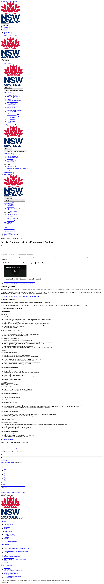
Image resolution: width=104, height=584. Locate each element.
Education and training (12, 98)
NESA (22, 517)
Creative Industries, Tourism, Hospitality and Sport (16, 551)
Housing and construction (13, 106)
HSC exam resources (7, 439)
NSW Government (6, 565)
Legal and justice (11, 107)
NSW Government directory (10, 541)
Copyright (6, 537)
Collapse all (9, 382)
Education (6, 554)
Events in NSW (10, 207)
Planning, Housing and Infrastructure (12, 556)
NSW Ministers (7, 569)
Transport (6, 560)
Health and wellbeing (12, 104)
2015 (5, 480)
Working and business (10, 153)
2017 (5, 477)
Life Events (9, 108)
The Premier (7, 568)
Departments (5, 544)
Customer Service (8, 552)
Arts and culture (10, 205)
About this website (6, 531)
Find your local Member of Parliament (13, 570)
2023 (5, 469)
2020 (5, 473)
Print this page (4, 460)
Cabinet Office (7, 547)
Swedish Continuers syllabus (9, 449)
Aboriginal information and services (15, 93)
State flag (6, 528)
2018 (5, 475)
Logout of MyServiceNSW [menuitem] (10, 35)
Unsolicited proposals (9, 577)
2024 (5, 467)
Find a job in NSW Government (11, 573)
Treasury (6, 562)
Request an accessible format (7, 462)
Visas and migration (11, 111)
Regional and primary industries (14, 110)
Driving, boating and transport (14, 96)
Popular (3, 521)
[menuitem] (8, 32)
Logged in (5, 29)
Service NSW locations (9, 525)
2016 (5, 478)
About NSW (10, 204)
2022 (5, 470)
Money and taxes (11, 161)
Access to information (9, 534)
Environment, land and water (14, 100)
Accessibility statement (9, 535)
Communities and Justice (10, 549)
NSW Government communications (12, 576)
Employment (10, 159)
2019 (5, 474)
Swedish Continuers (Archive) (8, 465)
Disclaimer (6, 538)
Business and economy (12, 156)
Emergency (9, 99)
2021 (5, 471)
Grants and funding (11, 103)
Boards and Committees (9, 572)
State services (7, 527)
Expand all (3, 382)
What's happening (9, 203)
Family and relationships (12, 102)
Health (5, 555)
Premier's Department (9, 558)
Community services (12, 95)
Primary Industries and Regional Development (15, 559)
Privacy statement (8, 539)
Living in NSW (8, 92)
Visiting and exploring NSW (13, 208)
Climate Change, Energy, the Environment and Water (16, 548)
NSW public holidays (12, 209)
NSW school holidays (12, 211)
